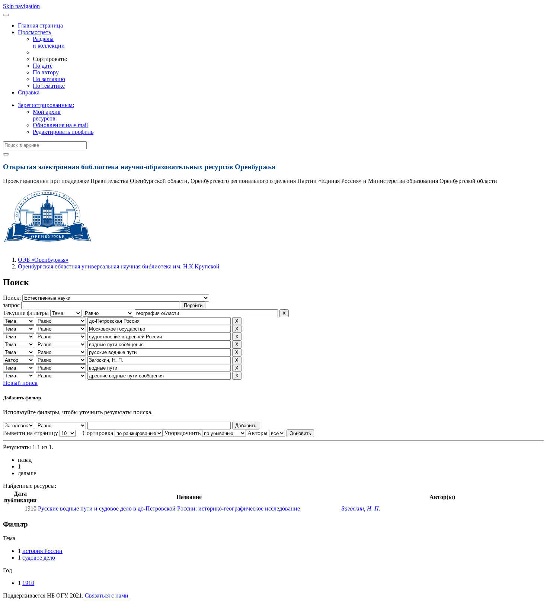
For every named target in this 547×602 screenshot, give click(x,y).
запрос (11, 305)
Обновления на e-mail (60, 125)
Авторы (257, 433)
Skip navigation (21, 6)
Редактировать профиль (63, 132)
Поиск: (12, 297)
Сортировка (98, 433)
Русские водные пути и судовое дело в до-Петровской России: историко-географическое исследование (169, 508)
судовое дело (38, 557)
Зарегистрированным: (46, 105)
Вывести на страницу (30, 433)
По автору (46, 72)
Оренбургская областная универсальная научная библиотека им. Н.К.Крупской (119, 266)
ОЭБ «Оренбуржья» (43, 260)
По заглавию (49, 79)
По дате (42, 65)
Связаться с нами (106, 595)
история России (42, 551)
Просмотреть (34, 32)
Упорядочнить (182, 433)
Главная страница (40, 25)
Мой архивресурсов (47, 115)
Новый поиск (20, 383)
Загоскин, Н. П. (361, 508)
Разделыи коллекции (49, 42)
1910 (28, 583)
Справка (28, 92)
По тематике (49, 86)
